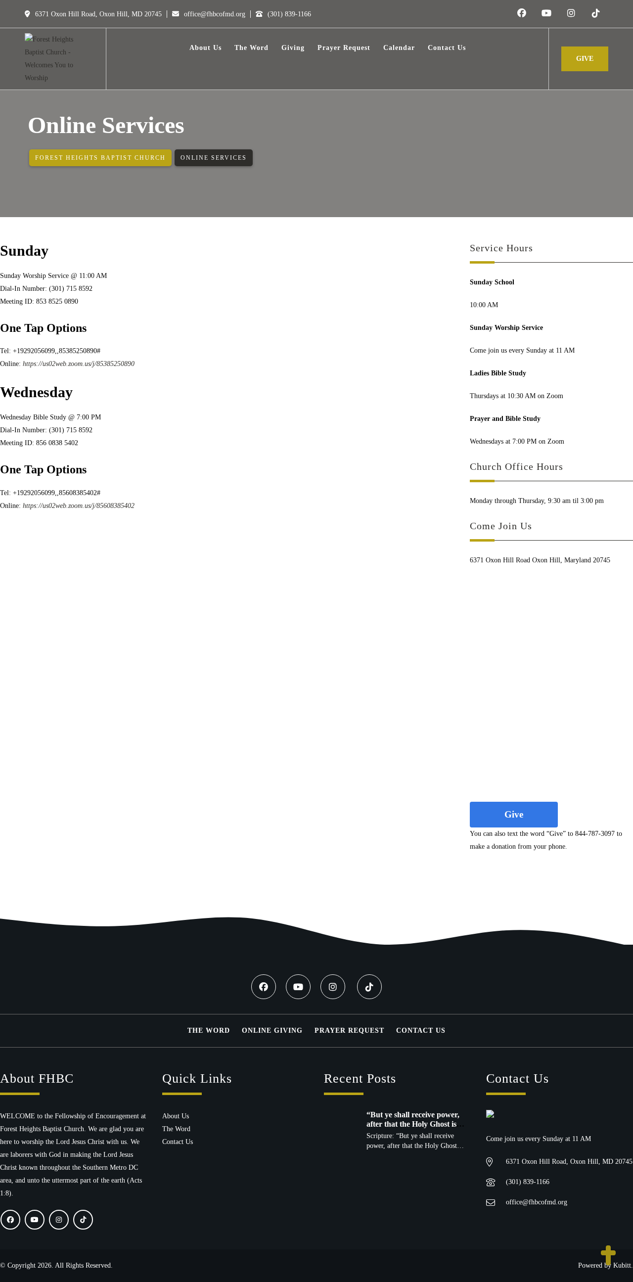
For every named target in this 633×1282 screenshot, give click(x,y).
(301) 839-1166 (288, 14)
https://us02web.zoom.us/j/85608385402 (79, 505)
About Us (175, 1116)
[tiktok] (595, 14)
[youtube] (546, 14)
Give (584, 58)
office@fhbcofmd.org (213, 14)
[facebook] (521, 14)
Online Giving (272, 1030)
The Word (208, 1030)
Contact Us (421, 1030)
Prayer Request (349, 1030)
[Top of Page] (608, 1256)
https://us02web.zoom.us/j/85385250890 (79, 363)
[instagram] (571, 14)
